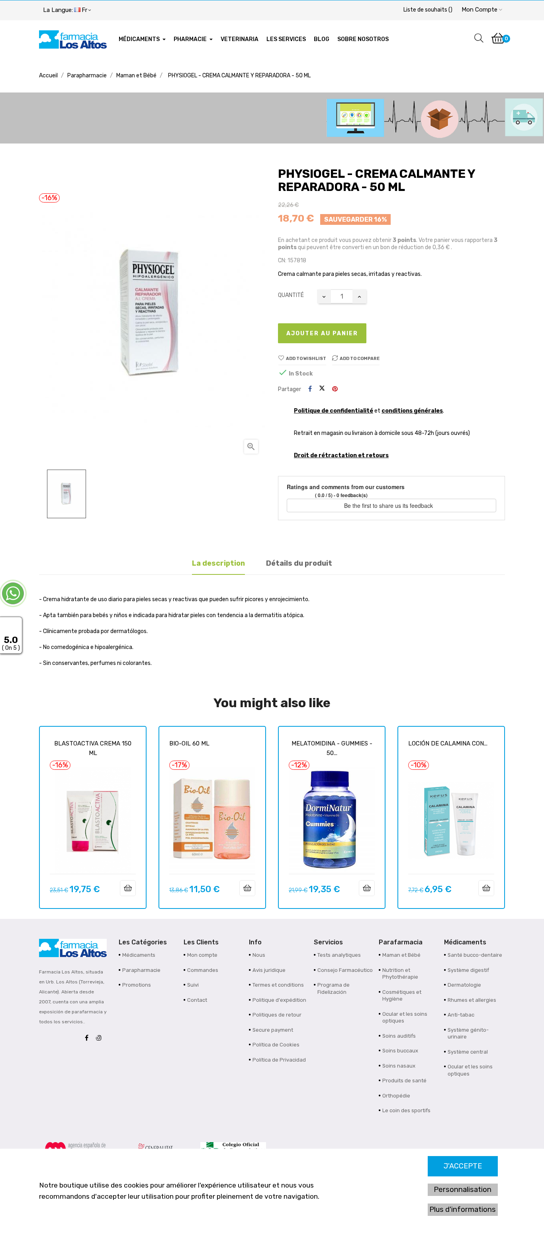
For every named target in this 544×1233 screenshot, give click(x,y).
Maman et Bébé (401, 955)
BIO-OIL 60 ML (189, 743)
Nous (258, 955)
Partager (310, 389)
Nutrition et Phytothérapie (400, 973)
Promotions (136, 985)
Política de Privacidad (279, 1060)
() (427, 9)
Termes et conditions (278, 985)
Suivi (193, 985)
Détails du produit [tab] (299, 563)
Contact (197, 1000)
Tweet (322, 389)
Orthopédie (396, 1096)
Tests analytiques (339, 955)
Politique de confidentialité (333, 410)
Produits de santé (404, 1081)
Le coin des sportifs (406, 1110)
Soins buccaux (400, 1051)
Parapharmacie (141, 970)
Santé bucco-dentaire (475, 955)
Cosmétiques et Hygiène (401, 995)
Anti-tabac (461, 1015)
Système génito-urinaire (468, 1033)
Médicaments (138, 955)
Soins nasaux (398, 1066)
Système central (468, 1052)
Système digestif (468, 970)
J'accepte (463, 1166)
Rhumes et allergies (472, 1000)
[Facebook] (88, 1038)
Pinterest (335, 389)
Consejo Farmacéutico (345, 970)
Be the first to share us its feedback (389, 505)
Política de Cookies (275, 1045)
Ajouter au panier (322, 333)
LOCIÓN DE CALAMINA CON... (447, 743)
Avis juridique (269, 970)
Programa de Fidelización (333, 988)
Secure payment (272, 1030)
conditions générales (412, 410)
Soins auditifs (399, 1036)
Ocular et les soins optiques (404, 1017)
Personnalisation (462, 1189)
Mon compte (202, 955)
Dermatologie (464, 985)
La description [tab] (218, 563)
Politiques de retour (276, 1015)
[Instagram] (101, 1038)
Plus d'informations (462, 1209)
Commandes (202, 970)
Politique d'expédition (279, 1000)
